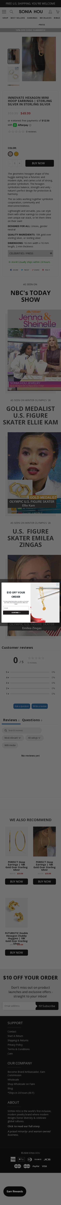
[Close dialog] (57, 584)
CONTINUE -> (16, 612)
